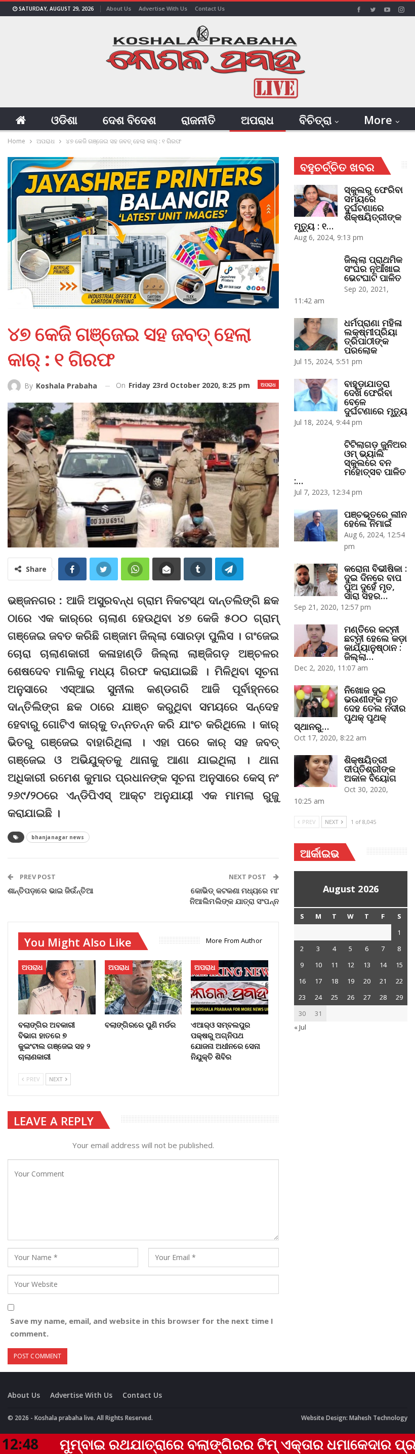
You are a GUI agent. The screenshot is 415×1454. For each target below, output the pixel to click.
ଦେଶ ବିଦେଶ (129, 119)
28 (383, 997)
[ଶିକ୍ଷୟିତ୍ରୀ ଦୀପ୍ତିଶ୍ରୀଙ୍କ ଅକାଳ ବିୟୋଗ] (316, 771)
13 (366, 964)
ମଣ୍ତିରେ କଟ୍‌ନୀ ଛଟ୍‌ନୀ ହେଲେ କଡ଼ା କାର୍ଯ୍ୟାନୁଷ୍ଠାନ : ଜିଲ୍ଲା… (375, 642)
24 (318, 997)
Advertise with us (163, 8)
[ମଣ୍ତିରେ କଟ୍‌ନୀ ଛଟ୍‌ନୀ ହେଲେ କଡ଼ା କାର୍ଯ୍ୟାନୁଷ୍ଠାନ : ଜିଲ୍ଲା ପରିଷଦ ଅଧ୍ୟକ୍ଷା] (316, 640)
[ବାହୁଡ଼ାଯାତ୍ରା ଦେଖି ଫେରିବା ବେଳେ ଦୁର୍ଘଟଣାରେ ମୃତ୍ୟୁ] (316, 395)
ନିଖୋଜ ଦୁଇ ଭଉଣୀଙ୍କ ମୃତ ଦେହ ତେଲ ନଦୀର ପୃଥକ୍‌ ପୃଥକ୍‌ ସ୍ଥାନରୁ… (350, 708)
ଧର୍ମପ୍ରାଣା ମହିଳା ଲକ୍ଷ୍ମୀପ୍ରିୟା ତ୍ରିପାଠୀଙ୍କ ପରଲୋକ (373, 336)
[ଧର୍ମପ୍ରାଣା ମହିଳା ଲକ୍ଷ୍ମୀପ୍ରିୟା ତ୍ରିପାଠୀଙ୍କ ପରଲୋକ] (316, 334)
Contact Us (210, 8)
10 (318, 964)
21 (383, 981)
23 (302, 997)
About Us (118, 8)
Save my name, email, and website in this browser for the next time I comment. (141, 1327)
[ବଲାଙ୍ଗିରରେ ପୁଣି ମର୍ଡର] (143, 987)
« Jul (300, 1027)
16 (302, 981)
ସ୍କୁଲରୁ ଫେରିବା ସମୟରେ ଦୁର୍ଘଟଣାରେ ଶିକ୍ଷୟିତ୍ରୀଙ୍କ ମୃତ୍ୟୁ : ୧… (348, 207)
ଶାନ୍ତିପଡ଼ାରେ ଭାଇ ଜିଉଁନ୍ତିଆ (51, 890)
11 (334, 964)
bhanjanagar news (58, 837)
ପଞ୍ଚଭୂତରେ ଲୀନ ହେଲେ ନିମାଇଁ (375, 518)
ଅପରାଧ (257, 119)
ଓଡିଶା (64, 119)
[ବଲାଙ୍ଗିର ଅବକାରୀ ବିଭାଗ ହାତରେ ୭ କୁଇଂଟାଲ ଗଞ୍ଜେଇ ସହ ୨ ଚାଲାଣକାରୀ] (57, 987)
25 (334, 997)
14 (383, 964)
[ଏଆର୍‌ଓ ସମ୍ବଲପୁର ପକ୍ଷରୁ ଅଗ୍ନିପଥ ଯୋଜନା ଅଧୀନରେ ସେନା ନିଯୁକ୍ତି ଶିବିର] (229, 987)
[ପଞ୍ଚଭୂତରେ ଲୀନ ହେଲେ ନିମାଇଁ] (316, 525)
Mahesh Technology (378, 1417)
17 (318, 981)
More (378, 119)
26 (350, 997)
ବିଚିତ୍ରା (315, 119)
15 (399, 964)
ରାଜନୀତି (198, 119)
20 (366, 981)
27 (366, 997)
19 (350, 981)
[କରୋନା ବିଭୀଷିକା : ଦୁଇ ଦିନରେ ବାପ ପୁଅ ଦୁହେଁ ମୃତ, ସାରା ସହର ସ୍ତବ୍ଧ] (316, 580)
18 (334, 981)
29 (399, 997)
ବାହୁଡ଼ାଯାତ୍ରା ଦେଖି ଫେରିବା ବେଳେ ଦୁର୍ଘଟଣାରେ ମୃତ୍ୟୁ (375, 397)
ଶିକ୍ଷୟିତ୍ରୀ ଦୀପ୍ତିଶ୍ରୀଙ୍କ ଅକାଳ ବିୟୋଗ (370, 769)
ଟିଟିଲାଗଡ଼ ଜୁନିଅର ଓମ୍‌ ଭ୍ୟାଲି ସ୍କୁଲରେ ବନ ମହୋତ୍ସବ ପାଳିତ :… (350, 462)
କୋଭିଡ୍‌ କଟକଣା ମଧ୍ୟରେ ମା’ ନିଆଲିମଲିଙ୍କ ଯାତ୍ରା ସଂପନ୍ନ (234, 895)
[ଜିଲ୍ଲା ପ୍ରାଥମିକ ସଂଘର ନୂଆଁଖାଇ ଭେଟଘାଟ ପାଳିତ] (316, 271)
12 (350, 964)
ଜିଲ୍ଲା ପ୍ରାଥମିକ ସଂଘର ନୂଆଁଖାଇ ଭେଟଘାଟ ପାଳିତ (373, 268)
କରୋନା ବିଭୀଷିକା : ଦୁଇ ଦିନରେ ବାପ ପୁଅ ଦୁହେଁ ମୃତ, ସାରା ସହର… (375, 582)
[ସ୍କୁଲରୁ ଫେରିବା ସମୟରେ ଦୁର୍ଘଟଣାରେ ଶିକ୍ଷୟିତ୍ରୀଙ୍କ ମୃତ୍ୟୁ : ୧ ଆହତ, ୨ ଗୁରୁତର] (316, 201)
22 (399, 981)
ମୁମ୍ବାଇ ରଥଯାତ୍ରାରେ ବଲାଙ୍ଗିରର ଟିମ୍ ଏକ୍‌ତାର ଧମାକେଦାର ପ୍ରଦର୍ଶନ (203, 1443)
